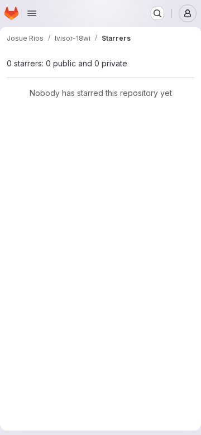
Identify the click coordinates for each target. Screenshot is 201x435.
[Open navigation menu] (32, 13)
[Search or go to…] (157, 13)
